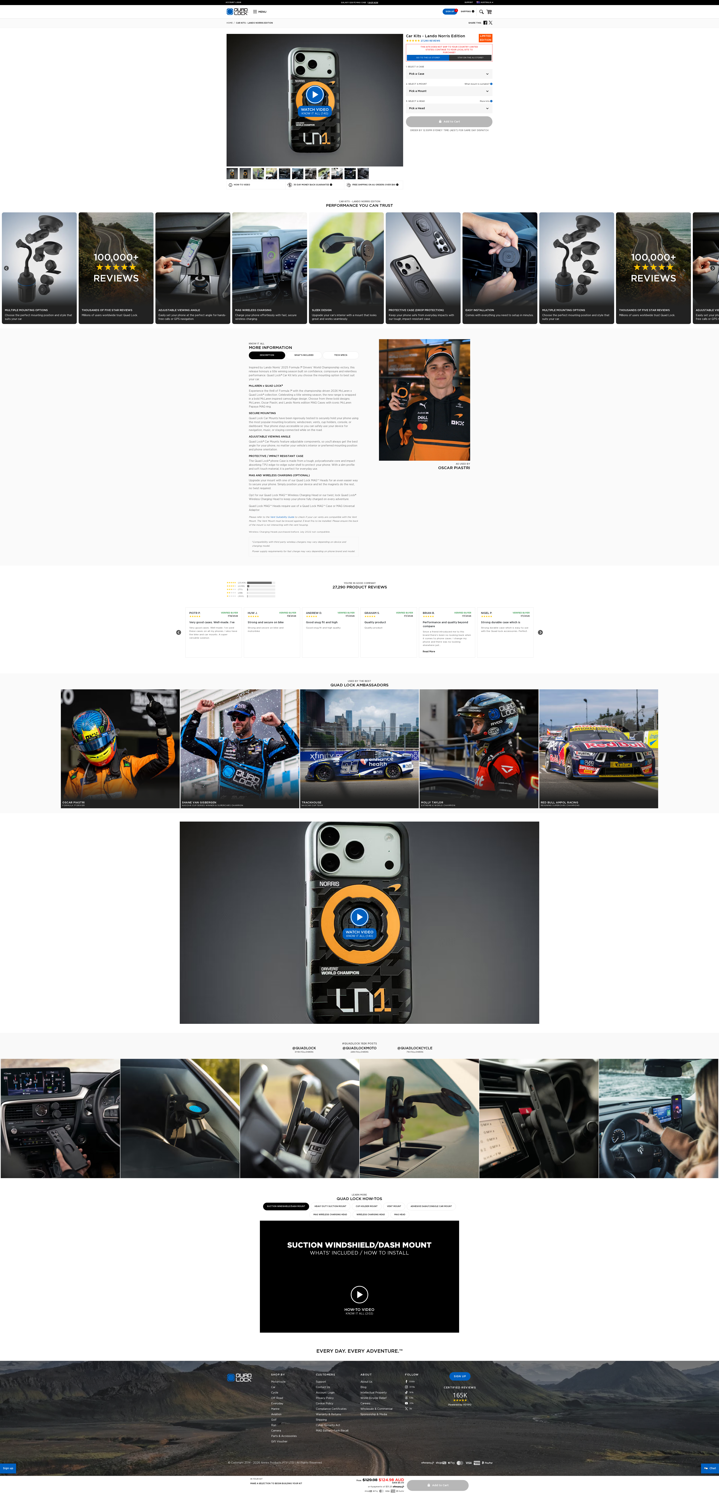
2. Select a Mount (416, 84)
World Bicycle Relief (373, 1398)
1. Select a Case (415, 67)
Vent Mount (394, 1206)
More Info (485, 101)
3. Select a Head (415, 101)
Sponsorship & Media (373, 1414)
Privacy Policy (325, 1398)
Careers (365, 1403)
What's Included (304, 355)
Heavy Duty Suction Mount (330, 1206)
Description (267, 355)
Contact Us (323, 1387)
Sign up (8, 1468)
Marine (275, 1409)
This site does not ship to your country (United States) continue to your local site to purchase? (449, 50)
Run (273, 1425)
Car (273, 1387)
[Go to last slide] (6, 268)
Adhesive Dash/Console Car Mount (431, 1206)
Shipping (466, 11)
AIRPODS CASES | (359, 3)
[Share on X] (490, 22)
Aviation (276, 1414)
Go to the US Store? (428, 58)
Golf (274, 1420)
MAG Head (399, 1215)
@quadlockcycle (415, 1048)
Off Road (277, 1398)
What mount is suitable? (477, 84)
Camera (276, 1430)
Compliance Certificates (331, 1409)
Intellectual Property (373, 1392)
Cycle (274, 1392)
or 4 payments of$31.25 (380, 1487)
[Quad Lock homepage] (237, 14)
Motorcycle (278, 1382)
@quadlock (304, 1048)
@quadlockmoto (359, 1048)
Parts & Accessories (284, 1436)
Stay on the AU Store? (470, 58)
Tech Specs (340, 355)
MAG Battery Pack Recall (332, 1430)
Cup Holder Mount (367, 1206)
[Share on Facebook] (485, 22)
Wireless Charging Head (371, 1215)
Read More (429, 651)
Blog (363, 1387)
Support (469, 2)
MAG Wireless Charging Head (330, 1215)
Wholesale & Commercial (376, 1409)
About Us (366, 1382)
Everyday (277, 1403)
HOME (230, 23)
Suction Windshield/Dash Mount (286, 1206)
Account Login (325, 1392)
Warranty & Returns (328, 1414)
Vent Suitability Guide (282, 517)
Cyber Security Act (328, 1425)
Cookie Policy (324, 1403)
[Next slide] (712, 268)
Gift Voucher (279, 1441)
